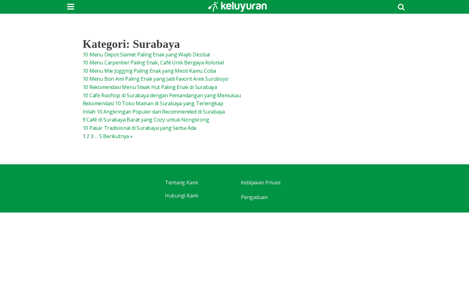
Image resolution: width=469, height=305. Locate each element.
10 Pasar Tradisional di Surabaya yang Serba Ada (140, 127)
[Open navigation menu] (70, 7)
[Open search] (401, 7)
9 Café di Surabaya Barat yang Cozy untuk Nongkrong (146, 119)
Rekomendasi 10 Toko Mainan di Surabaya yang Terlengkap (153, 103)
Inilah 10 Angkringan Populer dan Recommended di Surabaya (154, 111)
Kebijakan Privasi (260, 182)
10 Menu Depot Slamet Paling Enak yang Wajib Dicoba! (146, 54)
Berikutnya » (117, 136)
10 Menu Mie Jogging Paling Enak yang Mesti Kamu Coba (149, 70)
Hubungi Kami (181, 195)
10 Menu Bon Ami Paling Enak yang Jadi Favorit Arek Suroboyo (155, 78)
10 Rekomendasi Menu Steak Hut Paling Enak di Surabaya (150, 87)
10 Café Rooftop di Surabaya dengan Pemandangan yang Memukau (162, 95)
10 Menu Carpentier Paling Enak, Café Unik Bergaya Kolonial (153, 62)
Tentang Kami (181, 182)
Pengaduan (254, 197)
